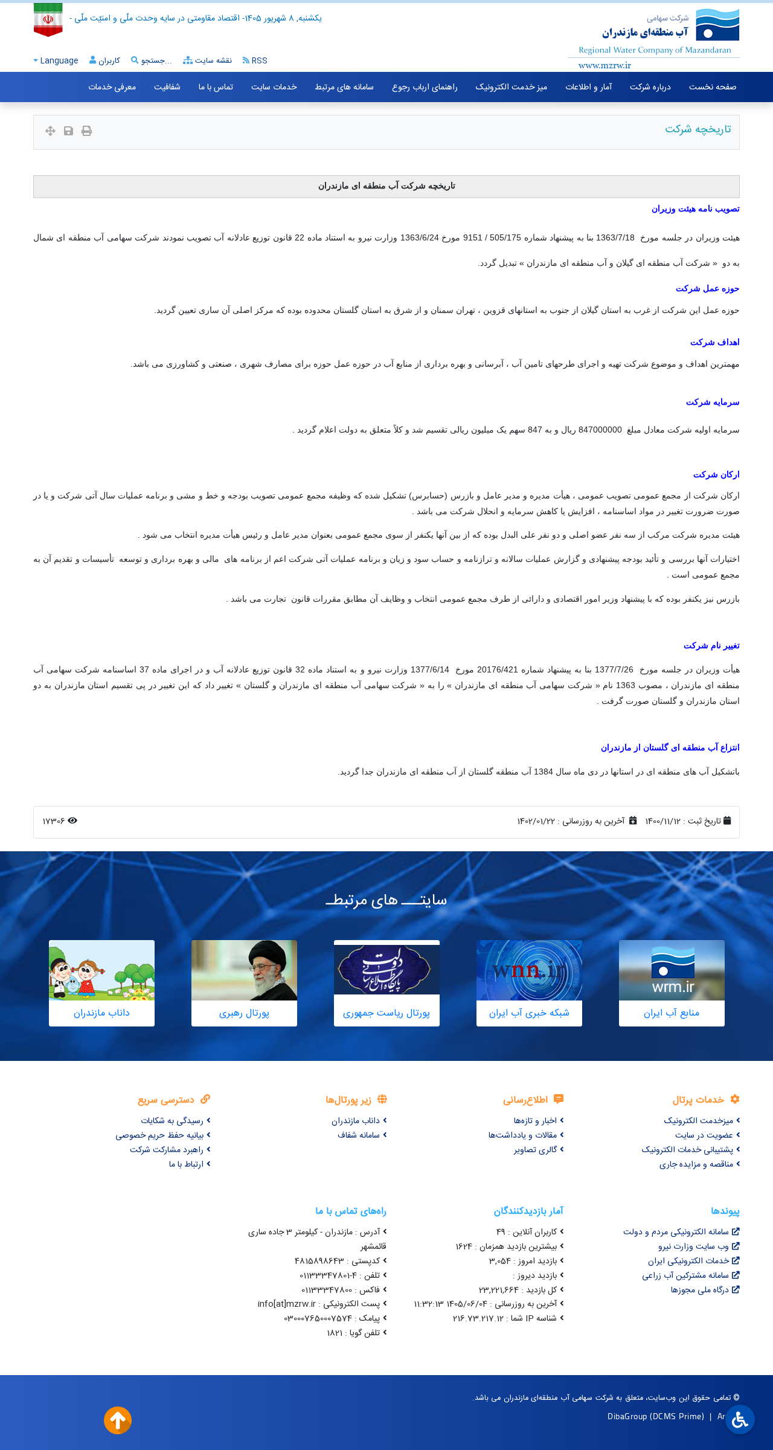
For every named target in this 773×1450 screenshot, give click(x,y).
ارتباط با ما (186, 1165)
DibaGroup (627, 1416)
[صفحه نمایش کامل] (50, 132)
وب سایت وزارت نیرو (693, 1247)
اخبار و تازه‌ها (535, 1121)
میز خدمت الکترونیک (511, 87)
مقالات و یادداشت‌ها (523, 1136)
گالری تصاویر (535, 1150)
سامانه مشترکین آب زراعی (685, 1276)
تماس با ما (216, 87)
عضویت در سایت (704, 1136)
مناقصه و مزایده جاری (696, 1165)
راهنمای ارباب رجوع (425, 87)
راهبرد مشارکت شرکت (167, 1150)
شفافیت (167, 87)
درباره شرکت (650, 87)
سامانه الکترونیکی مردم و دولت (676, 1232)
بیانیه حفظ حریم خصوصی (159, 1136)
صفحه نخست (713, 87)
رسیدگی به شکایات (172, 1121)
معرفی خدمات (112, 87)
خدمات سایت (274, 87)
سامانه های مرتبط (344, 87)
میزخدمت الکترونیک (698, 1121)
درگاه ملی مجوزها (700, 1290)
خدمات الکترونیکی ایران (688, 1261)
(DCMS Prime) (677, 1416)
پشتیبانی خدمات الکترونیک (687, 1150)
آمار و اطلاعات (588, 87)
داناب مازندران (356, 1121)
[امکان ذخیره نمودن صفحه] (68, 132)
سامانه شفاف (359, 1136)
